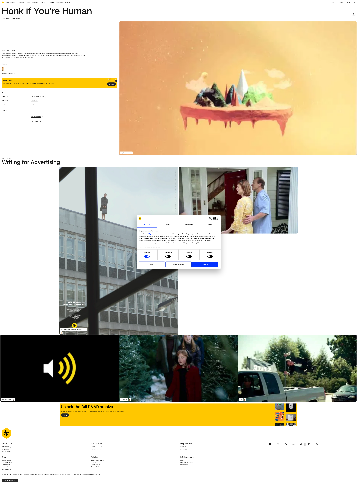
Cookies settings (8, 480)
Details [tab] (168, 224)
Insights (43, 2)
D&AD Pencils (6, 460)
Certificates (6, 464)
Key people (5, 449)
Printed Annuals (7, 462)
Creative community (63, 2)
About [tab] (210, 224)
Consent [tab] (147, 225)
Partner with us (96, 449)
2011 (33, 104)
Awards (21, 2)
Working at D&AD (96, 447)
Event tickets (6, 469)
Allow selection (178, 264)
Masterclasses (7, 467)
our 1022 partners (150, 234)
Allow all (205, 264)
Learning (35, 2)
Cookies (94, 462)
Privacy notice (95, 464)
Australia (34, 100)
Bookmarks (184, 464)
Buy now (111, 84)
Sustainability (6, 451)
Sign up (65, 415)
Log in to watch (125, 153)
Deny (151, 264)
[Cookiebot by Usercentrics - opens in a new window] (210, 218)
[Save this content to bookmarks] (353, 14)
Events (51, 2)
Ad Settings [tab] (189, 224)
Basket (341, 2)
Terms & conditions (97, 460)
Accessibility (95, 467)
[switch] (168, 256)
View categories (7, 73)
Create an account (186, 462)
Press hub (183, 449)
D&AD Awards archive (13, 18)
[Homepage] (3, 2)
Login (182, 460)
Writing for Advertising (38, 96)
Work (28, 2)
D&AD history (6, 447)
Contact (183, 447)
